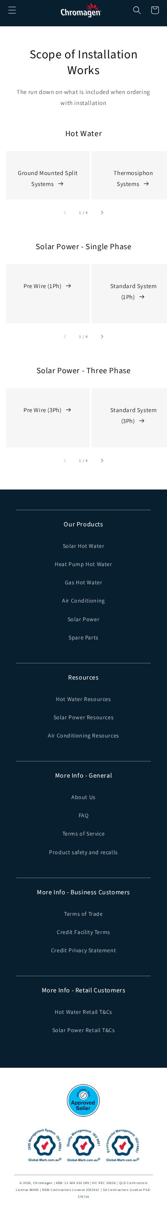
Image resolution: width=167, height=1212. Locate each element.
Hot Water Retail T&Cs (83, 1011)
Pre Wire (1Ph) (42, 286)
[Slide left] (65, 212)
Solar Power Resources (84, 717)
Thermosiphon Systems (133, 178)
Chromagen (43, 1182)
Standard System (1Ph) (133, 291)
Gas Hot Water (84, 582)
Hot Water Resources (83, 699)
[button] (12, 10)
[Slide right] (102, 212)
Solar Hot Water (84, 545)
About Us (83, 797)
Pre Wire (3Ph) (42, 410)
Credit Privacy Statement (83, 950)
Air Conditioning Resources (83, 735)
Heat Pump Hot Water (83, 564)
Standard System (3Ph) (133, 415)
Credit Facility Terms (83, 932)
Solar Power (84, 619)
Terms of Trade (83, 913)
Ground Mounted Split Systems (48, 178)
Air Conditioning (83, 600)
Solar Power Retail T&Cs (83, 1030)
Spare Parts (83, 637)
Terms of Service (83, 833)
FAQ (84, 815)
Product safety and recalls (83, 852)
